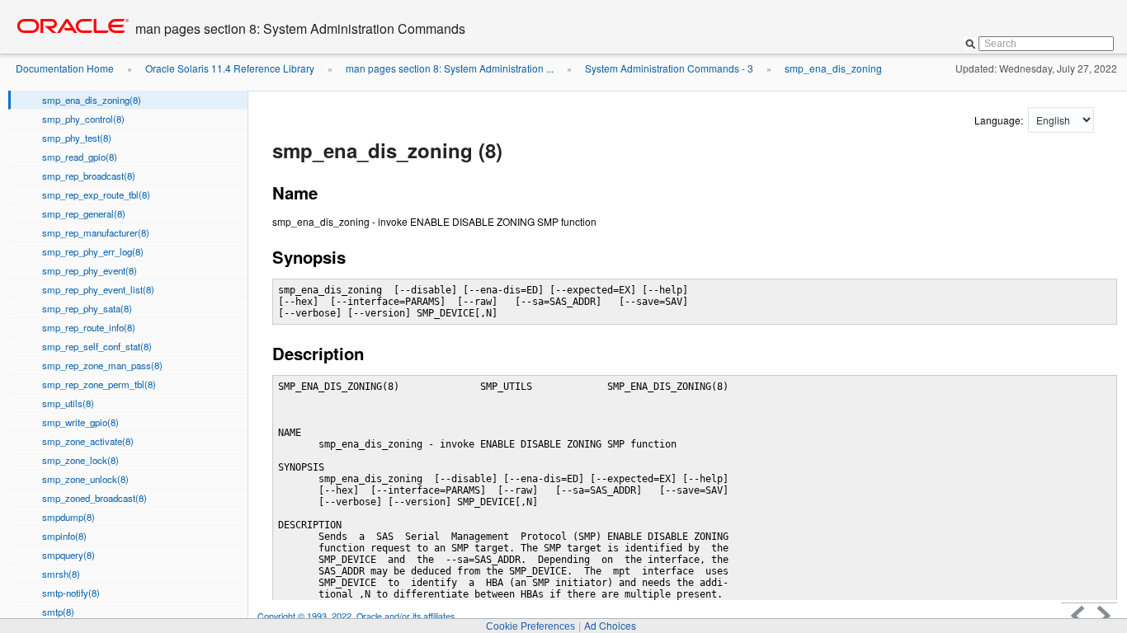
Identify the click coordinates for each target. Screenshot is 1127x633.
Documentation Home (65, 68)
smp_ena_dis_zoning (833, 68)
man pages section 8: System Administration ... (450, 68)
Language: (1000, 120)
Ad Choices (610, 625)
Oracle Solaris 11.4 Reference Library (229, 68)
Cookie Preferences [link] (530, 626)
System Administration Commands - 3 (669, 68)
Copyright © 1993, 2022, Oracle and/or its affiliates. (358, 616)
